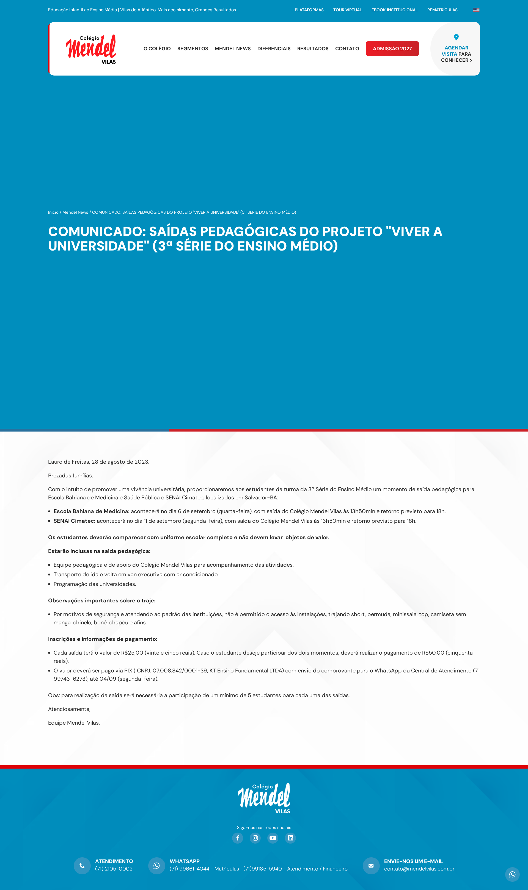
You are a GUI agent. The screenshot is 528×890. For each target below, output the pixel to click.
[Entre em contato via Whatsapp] (512, 872)
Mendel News (233, 49)
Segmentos (192, 49)
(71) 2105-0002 (114, 868)
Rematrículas (442, 10)
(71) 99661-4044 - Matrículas (204, 868)
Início (53, 212)
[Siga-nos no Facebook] (237, 838)
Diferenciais (274, 49)
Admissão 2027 (392, 48)
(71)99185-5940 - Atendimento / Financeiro (295, 868)
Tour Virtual (347, 10)
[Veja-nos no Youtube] (272, 838)
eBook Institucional (395, 10)
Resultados (313, 49)
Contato (347, 49)
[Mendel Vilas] (100, 49)
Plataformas (309, 10)
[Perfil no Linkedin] (290, 838)
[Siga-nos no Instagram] (255, 838)
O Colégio (157, 49)
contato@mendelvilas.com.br (419, 868)
